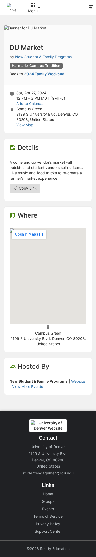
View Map (24, 125)
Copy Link (27, 188)
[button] (11, 7)
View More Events (27, 386)
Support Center (48, 531)
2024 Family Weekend (44, 74)
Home (48, 494)
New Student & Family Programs (43, 56)
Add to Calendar (30, 103)
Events (48, 509)
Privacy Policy (48, 523)
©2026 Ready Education (48, 548)
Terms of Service (48, 516)
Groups (48, 501)
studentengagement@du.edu (48, 473)
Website (78, 381)
